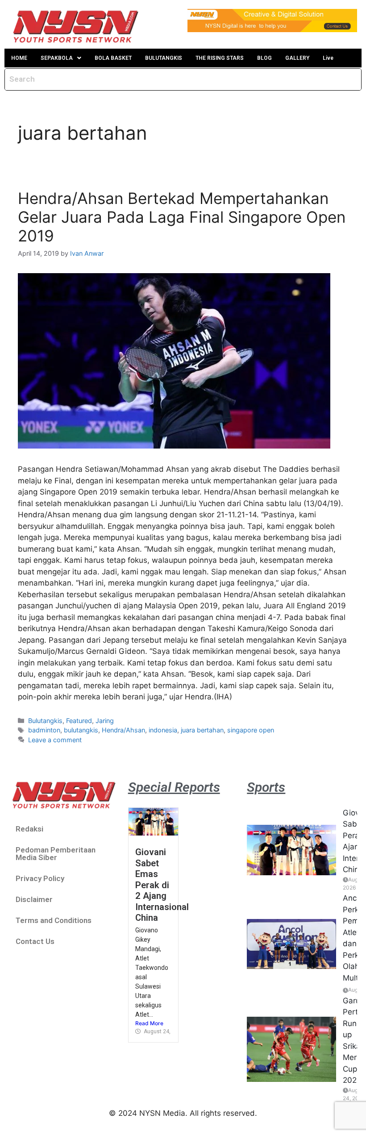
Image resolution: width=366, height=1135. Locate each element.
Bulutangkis (45, 720)
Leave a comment (55, 740)
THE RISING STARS (219, 58)
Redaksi (29, 828)
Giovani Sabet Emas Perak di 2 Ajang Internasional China (162, 885)
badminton (44, 730)
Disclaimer (34, 899)
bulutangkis (81, 730)
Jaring (105, 720)
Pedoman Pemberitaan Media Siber (56, 853)
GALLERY (297, 58)
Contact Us (35, 941)
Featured (79, 720)
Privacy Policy (40, 878)
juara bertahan (202, 730)
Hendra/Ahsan (123, 730)
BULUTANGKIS (163, 58)
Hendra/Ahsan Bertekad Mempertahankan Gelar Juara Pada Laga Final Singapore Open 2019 (181, 217)
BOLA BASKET (113, 58)
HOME (19, 58)
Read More (149, 1023)
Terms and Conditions (54, 920)
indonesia (163, 730)
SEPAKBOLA (57, 58)
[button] (61, 58)
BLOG (264, 58)
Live (328, 58)
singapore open (250, 730)
